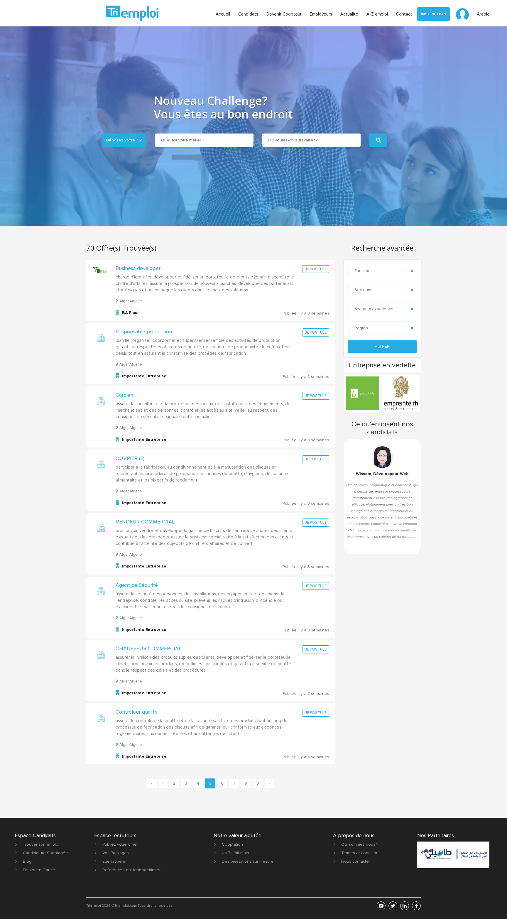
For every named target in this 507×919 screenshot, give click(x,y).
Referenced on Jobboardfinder (131, 869)
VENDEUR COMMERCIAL (145, 521)
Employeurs (321, 14)
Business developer (138, 268)
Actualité (349, 14)
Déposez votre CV (124, 140)
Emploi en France (39, 869)
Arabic (483, 14)
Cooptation (232, 844)
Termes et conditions (361, 852)
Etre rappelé (113, 861)
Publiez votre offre (119, 844)
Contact (404, 14)
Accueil (223, 14)
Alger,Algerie (130, 301)
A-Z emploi (377, 14)
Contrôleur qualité (137, 712)
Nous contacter (355, 861)
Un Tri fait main (235, 852)
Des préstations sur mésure (247, 861)
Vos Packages (115, 852)
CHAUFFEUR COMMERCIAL (148, 648)
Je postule (316, 269)
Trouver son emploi (41, 844)
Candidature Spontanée (45, 852)
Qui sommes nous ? (359, 844)
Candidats (248, 14)
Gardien (124, 395)
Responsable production (144, 331)
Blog (27, 861)
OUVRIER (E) (130, 458)
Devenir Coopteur (284, 14)
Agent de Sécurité (137, 585)
